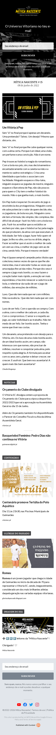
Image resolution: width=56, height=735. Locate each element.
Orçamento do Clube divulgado (22, 389)
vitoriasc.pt (6, 425)
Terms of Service (30, 719)
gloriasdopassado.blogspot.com (14, 598)
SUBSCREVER (28, 55)
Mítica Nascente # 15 (28, 84)
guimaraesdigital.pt (9, 444)
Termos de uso (38, 710)
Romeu (6, 573)
